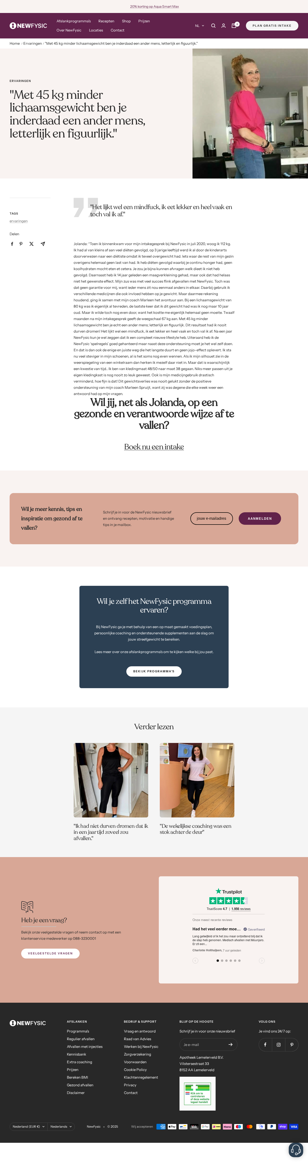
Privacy (130, 1085)
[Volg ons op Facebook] (265, 1044)
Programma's (78, 1031)
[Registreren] (231, 1044)
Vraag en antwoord (140, 1031)
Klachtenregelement (141, 1077)
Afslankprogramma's (74, 21)
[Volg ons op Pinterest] (291, 1044)
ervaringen (20, 81)
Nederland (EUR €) (26, 1126)
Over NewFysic (69, 30)
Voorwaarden (135, 1062)
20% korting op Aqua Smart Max (154, 6)
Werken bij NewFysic (141, 1046)
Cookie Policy (135, 1069)
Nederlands (59, 1126)
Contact (117, 30)
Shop (126, 21)
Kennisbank (76, 1054)
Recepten (106, 21)
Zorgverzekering (137, 1054)
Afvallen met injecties (85, 1046)
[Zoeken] (213, 26)
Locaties (96, 30)
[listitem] (12, 244)
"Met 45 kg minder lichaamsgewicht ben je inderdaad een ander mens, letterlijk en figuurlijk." (121, 43)
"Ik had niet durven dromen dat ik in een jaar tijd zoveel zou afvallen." (111, 832)
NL (197, 26)
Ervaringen (32, 43)
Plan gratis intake (272, 25)
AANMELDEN (260, 518)
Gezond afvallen (80, 1085)
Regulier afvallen (81, 1039)
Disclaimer (76, 1092)
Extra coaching (79, 1062)
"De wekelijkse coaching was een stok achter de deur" (195, 829)
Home (15, 43)
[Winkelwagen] (233, 26)
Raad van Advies (137, 1039)
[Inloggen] (223, 26)
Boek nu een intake (154, 447)
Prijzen (144, 21)
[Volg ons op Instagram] (278, 1044)
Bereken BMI (77, 1077)
